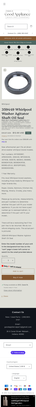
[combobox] (16, 26)
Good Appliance (13, 393)
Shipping (4, 135)
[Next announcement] (32, 33)
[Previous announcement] (4, 33)
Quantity (5, 256)
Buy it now (18, 277)
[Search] (24, 26)
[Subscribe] (29, 345)
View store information (13, 290)
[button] (4, 4)
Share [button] (6, 296)
